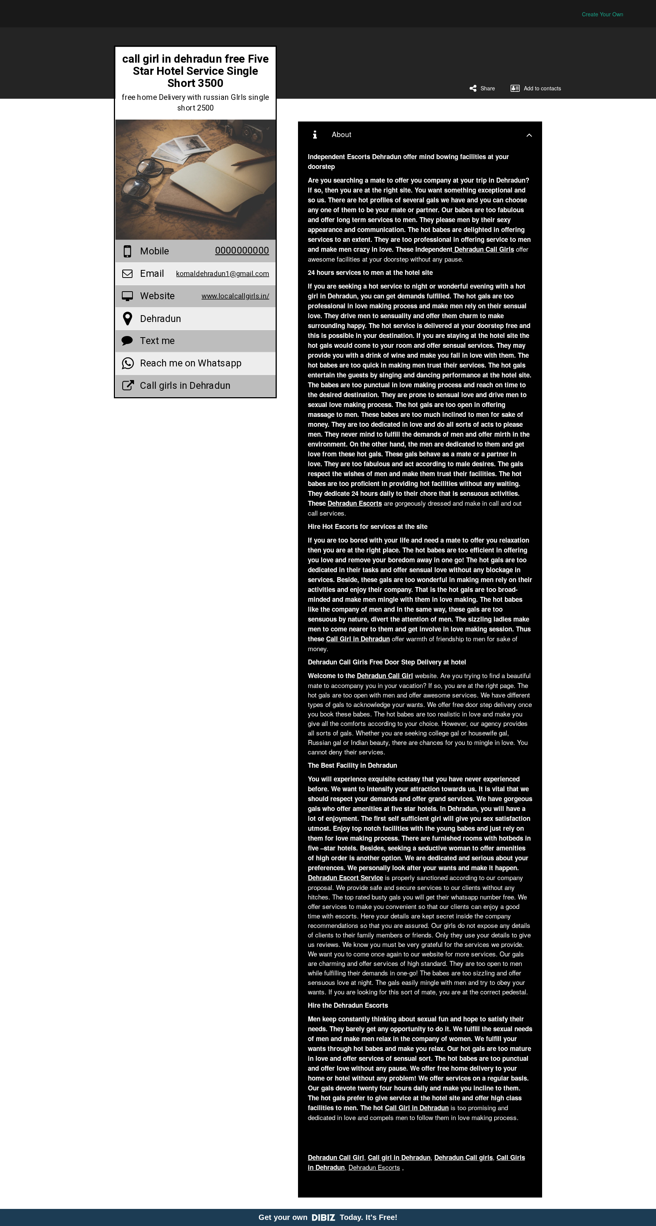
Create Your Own (602, 14)
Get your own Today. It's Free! (328, 1217)
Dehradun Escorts (374, 1167)
